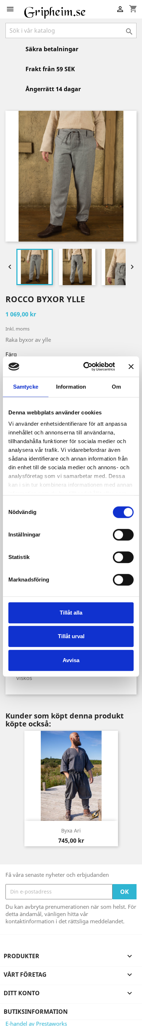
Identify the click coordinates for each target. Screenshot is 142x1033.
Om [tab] (116, 387)
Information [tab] (71, 387)
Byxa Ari (71, 830)
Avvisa (71, 660)
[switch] (123, 534)
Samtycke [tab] (25, 387)
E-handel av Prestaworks (36, 1023)
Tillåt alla (71, 612)
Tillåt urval (71, 636)
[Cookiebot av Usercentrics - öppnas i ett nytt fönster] (86, 366)
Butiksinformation (36, 1012)
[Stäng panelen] (131, 366)
